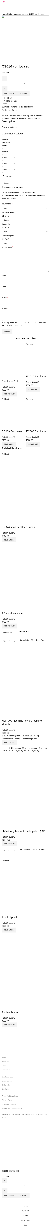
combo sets (23, 14)
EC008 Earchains (36, 431)
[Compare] (5, 376)
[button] (9, 394)
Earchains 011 (10, 381)
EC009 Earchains (12, 431)
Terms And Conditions (10, 1096)
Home (4, 14)
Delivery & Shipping (9, 1104)
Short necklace (7, 1077)
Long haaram (7, 1081)
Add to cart (9, 94)
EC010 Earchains (36, 376)
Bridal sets (6, 1085)
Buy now (23, 94)
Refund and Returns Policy (12, 1108)
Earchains (5, 1089)
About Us (5, 1062)
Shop (4, 1066)
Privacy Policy (7, 1100)
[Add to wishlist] (18, 376)
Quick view (11, 376)
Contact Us (6, 1070)
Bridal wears (12, 14)
